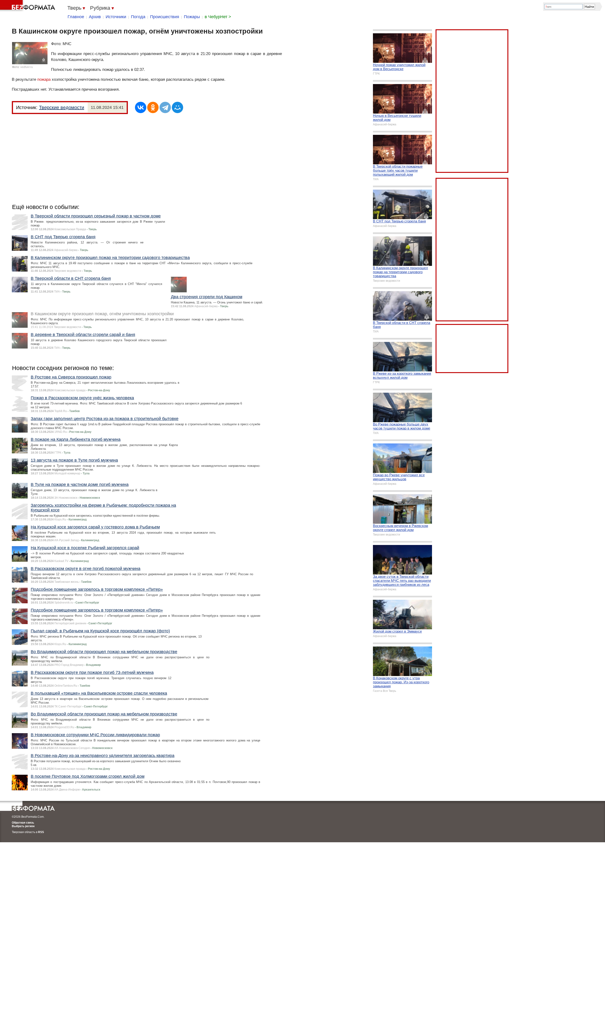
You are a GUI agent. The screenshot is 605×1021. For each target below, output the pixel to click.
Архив (95, 16)
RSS (41, 832)
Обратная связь (23, 822)
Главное (76, 16)
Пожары (192, 16)
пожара (44, 79)
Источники (116, 16)
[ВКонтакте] (140, 107)
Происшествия (164, 16)
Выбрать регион (23, 826)
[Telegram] (165, 107)
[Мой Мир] (177, 107)
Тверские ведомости (61, 107)
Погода (138, 16)
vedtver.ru (26, 67)
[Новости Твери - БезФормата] (28, 6)
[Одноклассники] (153, 107)
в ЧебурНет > (218, 16)
